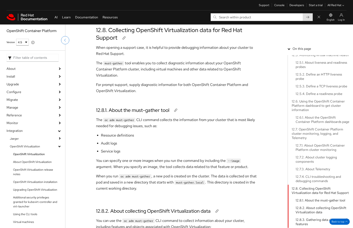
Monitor (12, 123)
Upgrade (13, 84)
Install (11, 76)
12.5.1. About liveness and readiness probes (321, 64)
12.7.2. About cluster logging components (316, 159)
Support (264, 5)
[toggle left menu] (65, 40)
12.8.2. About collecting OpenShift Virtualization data (153, 211)
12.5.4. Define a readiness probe (319, 94)
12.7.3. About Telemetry (313, 169)
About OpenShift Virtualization (32, 162)
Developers (296, 5)
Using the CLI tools (25, 214)
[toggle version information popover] (33, 42)
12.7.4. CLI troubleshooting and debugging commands (318, 179)
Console (279, 5)
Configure (14, 92)
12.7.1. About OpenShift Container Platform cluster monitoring (320, 147)
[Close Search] (319, 17)
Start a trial (316, 5)
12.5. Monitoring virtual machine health (320, 55)
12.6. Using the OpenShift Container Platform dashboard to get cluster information (318, 105)
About (11, 69)
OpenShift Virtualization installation (35, 182)
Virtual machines (23, 222)
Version (11, 42)
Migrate (12, 100)
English (331, 19)
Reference (14, 115)
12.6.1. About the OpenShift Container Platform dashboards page (322, 119)
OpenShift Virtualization (25, 146)
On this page (302, 49)
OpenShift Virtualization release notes (33, 172)
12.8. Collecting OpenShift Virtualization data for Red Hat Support (169, 33)
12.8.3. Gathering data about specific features (322, 222)
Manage (12, 107)
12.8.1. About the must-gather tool (132, 110)
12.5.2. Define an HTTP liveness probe (319, 76)
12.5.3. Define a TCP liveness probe (321, 86)
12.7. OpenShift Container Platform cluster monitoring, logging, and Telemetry (317, 133)
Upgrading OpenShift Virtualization (35, 189)
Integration (15, 131)
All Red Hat (334, 5)
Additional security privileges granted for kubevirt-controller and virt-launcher (35, 202)
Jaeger (14, 138)
